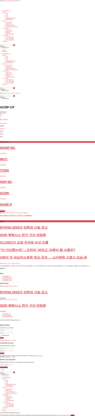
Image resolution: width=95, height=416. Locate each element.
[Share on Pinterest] (1, 120)
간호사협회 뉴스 (10, 36)
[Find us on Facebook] (0, 270)
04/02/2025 (3, 164)
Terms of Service (7, 315)
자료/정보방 (6, 394)
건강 (7, 16)
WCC (4, 159)
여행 (7, 13)
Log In (13, 357)
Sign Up (14, 340)
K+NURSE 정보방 (7, 279)
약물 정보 (8, 32)
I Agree (72, 415)
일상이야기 (8, 23)
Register (5, 51)
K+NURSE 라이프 (7, 277)
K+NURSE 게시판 (7, 280)
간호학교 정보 (9, 31)
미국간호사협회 (9, 406)
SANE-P (6, 204)
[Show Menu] (0, 91)
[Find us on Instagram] (1, 270)
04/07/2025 (3, 153)
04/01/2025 (3, 113)
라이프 (4, 12)
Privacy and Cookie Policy (63, 415)
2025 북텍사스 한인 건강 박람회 (23, 235)
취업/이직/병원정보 (10, 25)
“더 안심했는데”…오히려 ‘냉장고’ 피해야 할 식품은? (37, 250)
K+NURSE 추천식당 (11, 18)
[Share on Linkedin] (0, 120)
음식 (7, 15)
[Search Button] (0, 43)
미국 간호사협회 (10, 39)
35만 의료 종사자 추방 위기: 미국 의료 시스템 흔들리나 (16, 215)
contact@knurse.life (8, 316)
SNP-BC (6, 182)
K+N (6, 111)
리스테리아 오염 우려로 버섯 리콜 (24, 242)
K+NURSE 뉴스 (7, 10)
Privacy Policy (39, 355)
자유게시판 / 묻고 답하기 (12, 26)
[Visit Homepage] (10, 0)
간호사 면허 (8, 29)
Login (4, 50)
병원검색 (5, 41)
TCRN (4, 170)
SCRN (4, 193)
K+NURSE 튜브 (9, 19)
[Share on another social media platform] (0, 122)
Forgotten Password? (5, 340)
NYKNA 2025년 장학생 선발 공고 (24, 227)
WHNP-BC (7, 148)
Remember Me (5, 335)
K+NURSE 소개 (7, 313)
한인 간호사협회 (10, 38)
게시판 (4, 20)
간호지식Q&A (9, 22)
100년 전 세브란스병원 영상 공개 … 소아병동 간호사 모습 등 (43, 257)
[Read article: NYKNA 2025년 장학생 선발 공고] (47, 286)
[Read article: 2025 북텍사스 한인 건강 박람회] (47, 299)
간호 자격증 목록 (10, 34)
